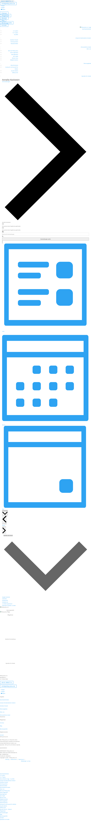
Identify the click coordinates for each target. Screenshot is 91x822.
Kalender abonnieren (8, 535)
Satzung (7, 759)
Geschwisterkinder (86, 29)
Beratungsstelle (7, 23)
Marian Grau (15, 58)
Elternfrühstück (14, 65)
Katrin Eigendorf (14, 52)
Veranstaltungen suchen (45, 239)
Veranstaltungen (6, 81)
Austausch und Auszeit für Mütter (8, 804)
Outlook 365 (5, 600)
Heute (3, 525)
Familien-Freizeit (14, 40)
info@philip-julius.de (8, 4)
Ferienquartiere (14, 41)
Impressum (21, 759)
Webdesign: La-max (25, 761)
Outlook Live (5, 602)
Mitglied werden (14, 60)
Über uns (89, 49)
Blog (3, 20)
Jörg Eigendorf (14, 54)
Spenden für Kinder (86, 76)
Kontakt (4, 25)
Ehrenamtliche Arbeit (86, 47)
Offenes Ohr (15, 72)
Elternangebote (87, 63)
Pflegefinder (6, 16)
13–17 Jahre (15, 32)
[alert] (45, 225)
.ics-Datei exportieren (7, 603)
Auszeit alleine (14, 70)
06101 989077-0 (7, 682)
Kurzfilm (16, 34)
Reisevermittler (14, 43)
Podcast (4, 13)
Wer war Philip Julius (13, 50)
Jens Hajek (15, 56)
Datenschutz (14, 759)
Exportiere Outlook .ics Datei (9, 605)
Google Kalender (6, 597)
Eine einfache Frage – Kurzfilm (7, 779)
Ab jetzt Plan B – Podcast (6, 809)
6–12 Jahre (15, 31)
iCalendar (4, 598)
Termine (4, 18)
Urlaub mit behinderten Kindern (83, 38)
